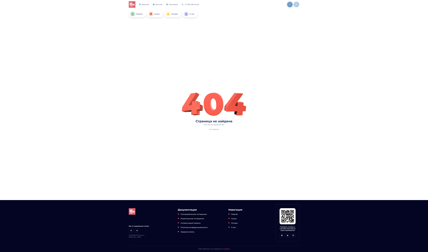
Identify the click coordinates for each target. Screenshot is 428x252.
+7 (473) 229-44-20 (191, 4)
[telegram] (136, 230)
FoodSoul (226, 249)
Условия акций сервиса (191, 223)
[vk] (131, 230)
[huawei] (293, 235)
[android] (287, 235)
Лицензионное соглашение (192, 219)
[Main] (132, 4)
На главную (214, 129)
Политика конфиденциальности (194, 227)
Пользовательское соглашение (194, 214)
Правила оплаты (187, 232)
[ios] (282, 235)
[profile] (290, 4)
